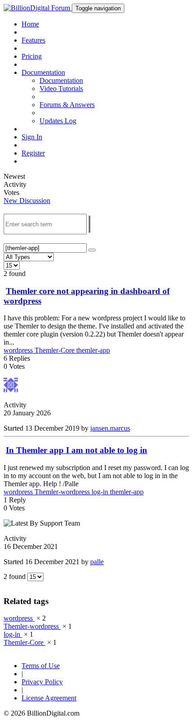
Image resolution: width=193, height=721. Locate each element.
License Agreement (49, 698)
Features (33, 40)
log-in (101, 492)
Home (30, 24)
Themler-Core (55, 350)
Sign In (32, 137)
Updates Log (57, 121)
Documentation (61, 80)
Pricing (32, 56)
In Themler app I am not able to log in (76, 450)
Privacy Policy (42, 682)
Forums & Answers (67, 104)
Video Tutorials (61, 88)
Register (33, 153)
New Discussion (27, 200)
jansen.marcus (110, 428)
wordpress (19, 350)
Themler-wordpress (63, 492)
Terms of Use (41, 665)
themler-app (93, 350)
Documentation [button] (43, 72)
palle (97, 562)
